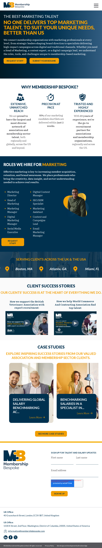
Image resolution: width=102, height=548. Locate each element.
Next (54, 72)
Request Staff (15, 60)
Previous (47, 72)
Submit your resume (44, 60)
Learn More (31, 417)
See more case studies (51, 433)
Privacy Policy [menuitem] (49, 546)
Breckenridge (82, 546)
